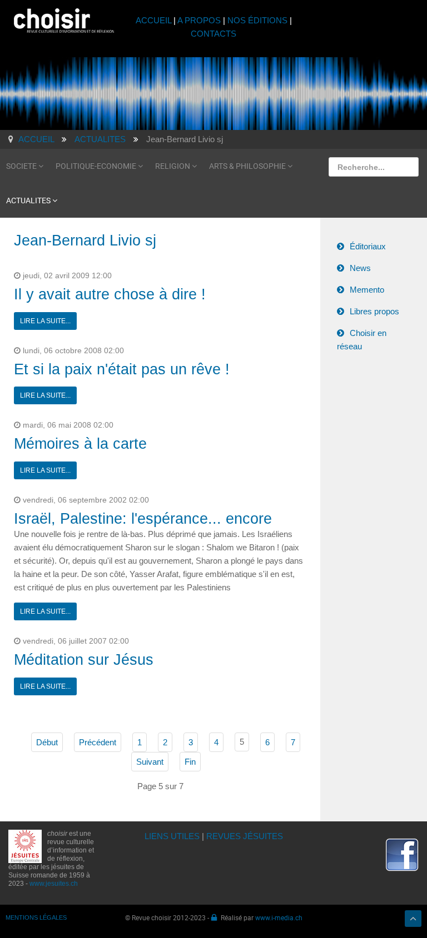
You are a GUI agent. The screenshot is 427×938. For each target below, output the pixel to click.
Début (47, 742)
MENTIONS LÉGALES (36, 917)
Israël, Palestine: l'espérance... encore (143, 518)
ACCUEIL (154, 20)
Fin (190, 761)
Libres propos (374, 311)
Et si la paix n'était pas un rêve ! (122, 369)
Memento (367, 289)
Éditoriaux (368, 246)
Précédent (97, 742)
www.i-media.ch (278, 917)
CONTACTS (213, 33)
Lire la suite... (45, 321)
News (360, 268)
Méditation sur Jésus (83, 659)
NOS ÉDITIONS (257, 20)
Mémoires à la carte (80, 443)
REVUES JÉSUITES (244, 836)
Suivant (149, 761)
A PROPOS (199, 20)
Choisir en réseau (361, 339)
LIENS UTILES (172, 836)
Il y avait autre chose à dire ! (110, 294)
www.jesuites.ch (53, 883)
